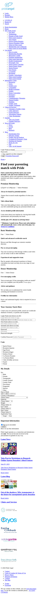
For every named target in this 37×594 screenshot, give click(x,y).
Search (7, 24)
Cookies (7, 578)
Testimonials (12, 34)
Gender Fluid (7, 382)
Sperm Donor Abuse (15, 66)
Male (4, 374)
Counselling (12, 87)
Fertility (11, 91)
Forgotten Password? (12, 156)
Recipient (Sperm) (8, 348)
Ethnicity (3, 399)
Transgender (7, 378)
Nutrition (11, 102)
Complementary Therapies (17, 98)
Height (3, 403)
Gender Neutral (8, 380)
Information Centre (11, 80)
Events (11, 127)
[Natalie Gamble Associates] (9, 544)
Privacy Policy (9, 575)
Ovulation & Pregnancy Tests (18, 139)
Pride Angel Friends (15, 79)
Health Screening (14, 89)
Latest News (5, 439)
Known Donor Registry (16, 41)
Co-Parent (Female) (9, 356)
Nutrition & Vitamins (15, 141)
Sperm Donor (7, 346)
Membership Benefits (15, 54)
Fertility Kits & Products (16, 137)
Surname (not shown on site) (10, 325)
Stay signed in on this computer (12, 154)
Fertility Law (13, 86)
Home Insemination (11, 27)
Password (4, 329)
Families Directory (14, 121)
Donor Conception (14, 93)
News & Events (10, 123)
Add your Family (14, 119)
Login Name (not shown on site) (11, 316)
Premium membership (15, 57)
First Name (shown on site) (9, 322)
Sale (10, 144)
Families (7, 118)
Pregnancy (12, 95)
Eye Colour (4, 406)
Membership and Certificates (18, 47)
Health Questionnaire (15, 61)
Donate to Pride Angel (16, 36)
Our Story (12, 32)
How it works (13, 52)
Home (7, 29)
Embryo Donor (7, 354)
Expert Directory (14, 112)
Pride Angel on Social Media (18, 48)
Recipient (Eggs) (8, 352)
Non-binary (6, 384)
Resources (12, 82)
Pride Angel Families (15, 77)
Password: (4, 152)
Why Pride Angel (10, 31)
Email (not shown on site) (9, 320)
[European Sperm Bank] (9, 514)
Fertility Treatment (14, 105)
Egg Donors (12, 70)
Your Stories (12, 39)
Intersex (5, 388)
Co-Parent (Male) (8, 358)
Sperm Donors (13, 68)
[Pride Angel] (9, 10)
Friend (5, 364)
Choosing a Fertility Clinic (17, 109)
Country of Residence (7, 395)
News (10, 125)
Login (7, 13)
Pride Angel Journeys (15, 38)
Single (5, 416)
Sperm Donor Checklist (16, 64)
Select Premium (23, 188)
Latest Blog (5, 476)
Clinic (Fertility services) (10, 360)
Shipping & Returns (11, 577)
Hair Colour (4, 410)
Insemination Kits (14, 134)
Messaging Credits (14, 55)
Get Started (8, 50)
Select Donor (10, 272)
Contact (7, 571)
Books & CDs (13, 143)
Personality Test (14, 63)
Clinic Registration (14, 116)
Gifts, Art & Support (15, 146)
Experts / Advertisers (15, 75)
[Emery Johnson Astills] (9, 564)
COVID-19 (8, 20)
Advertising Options (15, 114)
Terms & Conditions (7, 226)
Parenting (12, 96)
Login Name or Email (7, 150)
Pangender (6, 386)
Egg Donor (6, 350)
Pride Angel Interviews (16, 59)
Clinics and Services (9, 502)
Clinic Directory (14, 111)
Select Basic (10, 234)
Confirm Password (6, 337)
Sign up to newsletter (9, 425)
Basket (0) (8, 22)
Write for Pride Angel (15, 45)
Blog (10, 128)
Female (5, 376)
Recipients (12, 73)
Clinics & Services (10, 107)
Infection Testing (14, 135)
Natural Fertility (14, 100)
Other (4, 390)
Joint (10, 416)
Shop (6, 132)
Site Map (7, 580)
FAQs (10, 84)
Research (11, 130)
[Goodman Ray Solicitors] (9, 554)
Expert (5, 362)
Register (7, 15)
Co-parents (12, 71)
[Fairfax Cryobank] (9, 534)
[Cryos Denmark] (9, 524)
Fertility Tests (13, 103)
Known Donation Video (16, 43)
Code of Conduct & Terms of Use (15, 573)
